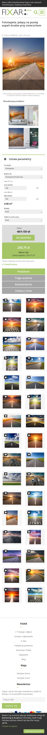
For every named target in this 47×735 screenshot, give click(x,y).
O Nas (23, 641)
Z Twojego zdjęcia (23, 631)
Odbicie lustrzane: (11, 217)
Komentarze (23, 284)
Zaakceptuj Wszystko (34, 731)
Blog (24, 659)
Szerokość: (8, 185)
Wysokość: (8, 196)
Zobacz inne (23, 291)
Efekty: (7, 208)
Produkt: (7, 165)
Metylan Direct (23, 673)
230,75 (22, 247)
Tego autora (23, 278)
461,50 (22, 231)
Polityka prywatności (23, 645)
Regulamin (23, 654)
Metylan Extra (23, 678)
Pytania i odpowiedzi (23, 636)
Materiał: (8, 174)
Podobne (23, 271)
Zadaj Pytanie (10, 264)
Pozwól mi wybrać (9, 726)
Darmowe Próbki (23, 650)
